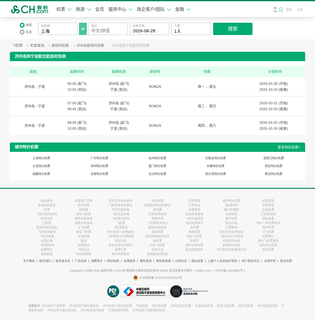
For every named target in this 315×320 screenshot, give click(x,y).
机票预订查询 (231, 245)
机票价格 (47, 241)
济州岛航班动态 (267, 306)
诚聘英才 (97, 261)
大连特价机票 (41, 166)
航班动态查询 (194, 214)
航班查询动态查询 (157, 236)
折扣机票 (268, 249)
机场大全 (157, 249)
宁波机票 (142, 306)
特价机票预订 (194, 223)
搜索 (233, 29)
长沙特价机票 (157, 174)
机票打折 (120, 249)
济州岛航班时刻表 (90, 45)
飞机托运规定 (194, 218)
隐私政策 (197, 261)
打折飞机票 (157, 245)
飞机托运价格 (120, 214)
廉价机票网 (231, 210)
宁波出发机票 (204, 306)
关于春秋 (29, 261)
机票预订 (268, 236)
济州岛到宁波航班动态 (62, 310)
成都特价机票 (41, 174)
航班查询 (47, 201)
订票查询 (231, 227)
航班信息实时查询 (231, 232)
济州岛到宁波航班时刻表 (131, 45)
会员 (99, 9)
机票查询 (37, 45)
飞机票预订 (231, 205)
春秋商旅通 (163, 261)
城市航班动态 (231, 241)
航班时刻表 (60, 45)
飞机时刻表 (46, 236)
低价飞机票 (194, 236)
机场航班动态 (194, 249)
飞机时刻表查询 (46, 214)
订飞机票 (268, 232)
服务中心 (117, 9)
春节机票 (231, 218)
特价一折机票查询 (268, 223)
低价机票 (268, 218)
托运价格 (231, 223)
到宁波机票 (245, 306)
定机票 (157, 210)
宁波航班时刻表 (118, 310)
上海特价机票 (41, 158)
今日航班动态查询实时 (231, 249)
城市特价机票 (231, 201)
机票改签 (268, 201)
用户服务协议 (250, 261)
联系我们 (45, 261)
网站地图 (113, 261)
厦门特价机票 (157, 166)
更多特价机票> (289, 147)
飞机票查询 (46, 245)
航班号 (194, 241)
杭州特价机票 (157, 158)
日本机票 (231, 214)
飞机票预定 (120, 227)
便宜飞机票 (83, 232)
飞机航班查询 (47, 232)
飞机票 (17, 45)
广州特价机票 (99, 158)
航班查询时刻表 (157, 254)
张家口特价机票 (273, 158)
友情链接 (129, 261)
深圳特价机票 (99, 166)
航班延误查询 (157, 227)
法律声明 (270, 261)
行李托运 (194, 205)
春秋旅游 (146, 261)
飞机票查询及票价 (120, 205)
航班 (84, 241)
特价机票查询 (120, 254)
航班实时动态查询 (120, 201)
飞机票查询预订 (157, 223)
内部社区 (181, 261)
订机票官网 (268, 214)
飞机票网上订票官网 (120, 236)
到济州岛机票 (226, 306)
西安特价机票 (274, 166)
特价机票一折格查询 (120, 232)
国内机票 (157, 201)
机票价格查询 (84, 223)
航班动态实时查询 (120, 245)
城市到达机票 (268, 245)
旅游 (80, 9)
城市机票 (268, 227)
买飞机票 (84, 227)
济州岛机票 (159, 306)
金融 (179, 9)
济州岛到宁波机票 (53, 306)
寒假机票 (194, 232)
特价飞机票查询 (268, 241)
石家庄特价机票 (215, 158)
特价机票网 (83, 254)
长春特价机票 (215, 166)
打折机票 (194, 201)
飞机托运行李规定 (231, 236)
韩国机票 (157, 218)
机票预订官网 (84, 201)
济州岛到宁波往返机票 (117, 306)
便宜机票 (157, 232)
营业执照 (286, 261)
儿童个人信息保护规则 (222, 261)
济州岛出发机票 (181, 306)
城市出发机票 (194, 245)
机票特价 (47, 249)
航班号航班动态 (46, 227)
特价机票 (84, 205)
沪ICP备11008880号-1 (230, 270)
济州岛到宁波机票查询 (84, 306)
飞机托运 (84, 249)
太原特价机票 (99, 174)
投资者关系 (63, 261)
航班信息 (47, 218)
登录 (289, 10)
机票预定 (84, 245)
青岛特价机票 (274, 174)
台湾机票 (84, 236)
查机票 (157, 241)
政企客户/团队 (151, 9)
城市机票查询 (84, 218)
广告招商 (81, 261)
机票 (60, 9)
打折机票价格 (120, 210)
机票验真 (268, 205)
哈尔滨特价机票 (215, 174)
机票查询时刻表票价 (157, 205)
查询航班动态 (47, 205)
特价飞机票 (83, 214)
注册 (300, 10)
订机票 (46, 223)
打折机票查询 (157, 214)
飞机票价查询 (120, 218)
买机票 (194, 227)
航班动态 (120, 241)
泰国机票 (47, 254)
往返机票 (268, 210)
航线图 (83, 210)
